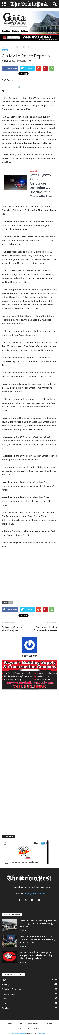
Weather (5, 1008)
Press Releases (9, 994)
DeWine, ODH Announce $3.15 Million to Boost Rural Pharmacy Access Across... (37, 939)
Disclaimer (10, 1023)
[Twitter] (33, 900)
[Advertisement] (28, 576)
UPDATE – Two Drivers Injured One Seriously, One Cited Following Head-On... (38, 923)
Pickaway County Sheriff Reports (12, 628)
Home (4, 47)
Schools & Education (11, 989)
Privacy (21, 1023)
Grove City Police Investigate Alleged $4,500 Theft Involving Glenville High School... (36, 955)
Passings (6, 984)
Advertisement (34, 1023)
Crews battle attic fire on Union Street (45, 628)
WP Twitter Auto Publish (18, 1033)
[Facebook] (20, 900)
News (11, 47)
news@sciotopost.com (35, 893)
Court (4, 1003)
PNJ (10, 602)
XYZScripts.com (44, 1033)
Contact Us (48, 1023)
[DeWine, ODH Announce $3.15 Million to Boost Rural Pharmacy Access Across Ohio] (9, 941)
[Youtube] (39, 900)
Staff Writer (9, 61)
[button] (54, 4)
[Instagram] (26, 900)
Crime (4, 999)
